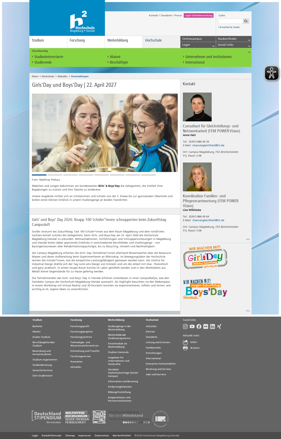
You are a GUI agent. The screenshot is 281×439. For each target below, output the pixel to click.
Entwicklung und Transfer (85, 351)
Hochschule (153, 40)
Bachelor (37, 326)
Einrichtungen (154, 353)
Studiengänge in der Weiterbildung (119, 328)
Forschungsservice (80, 356)
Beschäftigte (119, 62)
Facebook (199, 326)
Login (35, 435)
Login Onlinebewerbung (198, 15)
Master (37, 331)
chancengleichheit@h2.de (208, 145)
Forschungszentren (81, 337)
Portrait (150, 331)
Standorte (166, 15)
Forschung (77, 40)
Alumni (115, 56)
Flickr (206, 326)
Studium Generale (118, 352)
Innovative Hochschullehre (161, 363)
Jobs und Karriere (156, 374)
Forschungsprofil (79, 326)
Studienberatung (42, 365)
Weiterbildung (117, 40)
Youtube (193, 326)
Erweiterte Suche (230, 27)
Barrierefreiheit (122, 435)
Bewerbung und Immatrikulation (42, 353)
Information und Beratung (123, 381)
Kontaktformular (52, 435)
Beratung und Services (158, 369)
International (194, 62)
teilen (193, 342)
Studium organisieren (45, 359)
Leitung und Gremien (158, 342)
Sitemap (70, 435)
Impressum (84, 435)
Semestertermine (43, 370)
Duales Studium (41, 337)
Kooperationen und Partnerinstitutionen (119, 399)
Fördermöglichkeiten (120, 386)
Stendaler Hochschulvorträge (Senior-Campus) (123, 372)
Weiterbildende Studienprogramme (119, 336)
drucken (195, 347)
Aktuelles (62, 76)
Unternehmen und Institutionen (208, 56)
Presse (178, 15)
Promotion (76, 361)
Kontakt (153, 15)
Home (35, 76)
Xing (220, 326)
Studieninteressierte (48, 56)
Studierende (43, 62)
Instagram (186, 326)
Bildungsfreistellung (119, 392)
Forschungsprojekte (81, 331)
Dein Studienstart (43, 375)
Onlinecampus (192, 39)
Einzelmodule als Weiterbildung (117, 345)
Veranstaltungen (80, 76)
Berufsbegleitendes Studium (44, 344)
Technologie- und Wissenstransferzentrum (84, 344)
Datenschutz (102, 435)
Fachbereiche (153, 347)
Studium (38, 40)
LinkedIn (213, 326)
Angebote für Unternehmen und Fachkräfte (118, 361)
